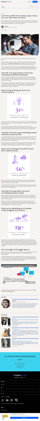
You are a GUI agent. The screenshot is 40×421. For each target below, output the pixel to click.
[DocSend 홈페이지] (20, 375)
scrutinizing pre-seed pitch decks (27, 66)
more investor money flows (14, 63)
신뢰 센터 (22, 403)
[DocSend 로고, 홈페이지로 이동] (6, 2)
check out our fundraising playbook (7, 291)
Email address (20, 359)
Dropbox (8, 396)
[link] (30, 2)
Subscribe (20, 366)
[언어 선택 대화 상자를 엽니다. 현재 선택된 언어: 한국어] (28, 2)
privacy (23, 363)
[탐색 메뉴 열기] (39, 2)
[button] (24, 418)
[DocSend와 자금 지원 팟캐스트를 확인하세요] (24, 377)
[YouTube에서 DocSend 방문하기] (15, 377)
